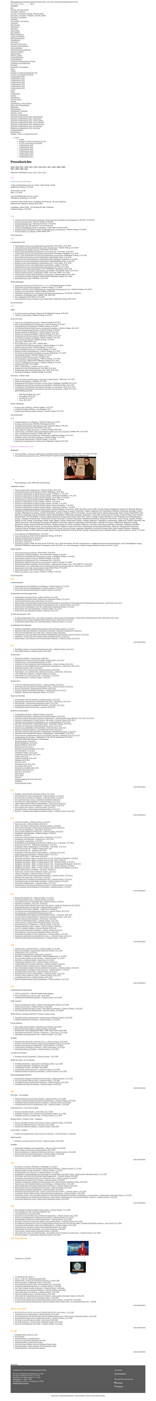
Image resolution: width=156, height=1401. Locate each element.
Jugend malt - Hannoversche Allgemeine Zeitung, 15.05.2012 (35, 871)
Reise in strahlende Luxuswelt (25, 349)
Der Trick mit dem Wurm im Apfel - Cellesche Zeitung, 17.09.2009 (37, 1080)
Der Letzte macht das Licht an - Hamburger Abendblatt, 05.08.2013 (37, 800)
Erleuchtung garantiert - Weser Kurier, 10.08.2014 (31, 658)
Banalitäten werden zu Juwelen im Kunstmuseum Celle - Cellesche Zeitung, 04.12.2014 (44, 649)
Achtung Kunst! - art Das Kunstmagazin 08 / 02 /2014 (33, 662)
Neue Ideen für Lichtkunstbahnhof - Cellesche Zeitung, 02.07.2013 (37, 801)
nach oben (14, 1364)
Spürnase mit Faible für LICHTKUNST (28, 285)
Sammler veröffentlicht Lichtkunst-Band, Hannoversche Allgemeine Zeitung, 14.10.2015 (44, 629)
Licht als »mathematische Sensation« (27, 362)
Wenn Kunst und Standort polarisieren (27, 287)
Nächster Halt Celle (21, 226)
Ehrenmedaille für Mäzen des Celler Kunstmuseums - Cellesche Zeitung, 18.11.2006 (43, 1219)
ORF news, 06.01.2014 (23, 771)
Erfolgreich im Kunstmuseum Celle (27, 560)
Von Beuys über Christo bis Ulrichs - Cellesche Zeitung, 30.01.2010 (38, 975)
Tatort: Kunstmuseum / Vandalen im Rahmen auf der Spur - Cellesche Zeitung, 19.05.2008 (45, 1152)
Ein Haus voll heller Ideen (23, 424)
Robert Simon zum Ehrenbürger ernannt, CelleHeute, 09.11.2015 (36, 610)
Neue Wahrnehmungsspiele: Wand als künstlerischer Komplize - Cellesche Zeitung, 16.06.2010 (47, 968)
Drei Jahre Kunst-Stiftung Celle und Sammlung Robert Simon (35, 1344)
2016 (26, 167)
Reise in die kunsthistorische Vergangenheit (29, 324)
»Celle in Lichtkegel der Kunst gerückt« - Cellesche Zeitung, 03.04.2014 (39, 684)
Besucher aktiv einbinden (23, 407)
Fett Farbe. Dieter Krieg (19, 44)
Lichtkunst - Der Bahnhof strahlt (26, 295)
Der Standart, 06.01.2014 (23, 766)
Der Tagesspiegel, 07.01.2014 (25, 750)
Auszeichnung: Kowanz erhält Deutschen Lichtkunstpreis (34, 274)
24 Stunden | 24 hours (18, 12)
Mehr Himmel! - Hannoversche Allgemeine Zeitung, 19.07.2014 (36, 703)
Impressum (54, 1395)
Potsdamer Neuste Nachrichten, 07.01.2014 (29, 749)
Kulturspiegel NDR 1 (22, 364)
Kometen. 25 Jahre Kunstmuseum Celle (24, 73)
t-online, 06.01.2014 (21, 756)
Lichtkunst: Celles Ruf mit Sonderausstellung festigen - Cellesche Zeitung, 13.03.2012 (44, 875)
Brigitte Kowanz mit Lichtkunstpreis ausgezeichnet (32, 261)
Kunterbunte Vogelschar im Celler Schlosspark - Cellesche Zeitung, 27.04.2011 (41, 934)
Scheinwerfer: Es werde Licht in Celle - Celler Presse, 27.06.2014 (37, 675)
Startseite (14, 134)
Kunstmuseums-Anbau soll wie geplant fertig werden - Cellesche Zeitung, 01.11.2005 (43, 1318)
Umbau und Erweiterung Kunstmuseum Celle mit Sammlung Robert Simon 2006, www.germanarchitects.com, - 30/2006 (55, 1301)
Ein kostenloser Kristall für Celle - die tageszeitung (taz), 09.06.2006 (38, 1284)
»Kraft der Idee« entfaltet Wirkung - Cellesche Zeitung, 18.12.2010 (37, 948)
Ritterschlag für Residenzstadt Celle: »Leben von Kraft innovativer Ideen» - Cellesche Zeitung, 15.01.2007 (50, 1191)
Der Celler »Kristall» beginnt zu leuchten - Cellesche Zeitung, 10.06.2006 (39, 1288)
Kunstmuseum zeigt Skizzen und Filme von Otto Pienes (33, 383)
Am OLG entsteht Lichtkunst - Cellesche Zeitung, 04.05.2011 (35, 928)
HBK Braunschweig (17, 38)
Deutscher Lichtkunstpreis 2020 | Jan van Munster (27, 122)
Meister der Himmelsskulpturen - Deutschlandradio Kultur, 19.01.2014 (38, 729)
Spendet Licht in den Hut (23, 347)
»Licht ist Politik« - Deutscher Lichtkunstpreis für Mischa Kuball (36, 454)
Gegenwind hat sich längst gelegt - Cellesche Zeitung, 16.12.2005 (37, 1314)
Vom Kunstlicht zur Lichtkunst (25, 231)
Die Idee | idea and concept (20, 10)
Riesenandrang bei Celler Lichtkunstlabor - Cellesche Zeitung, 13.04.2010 (40, 973)
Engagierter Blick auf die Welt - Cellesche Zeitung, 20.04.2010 (36, 971)
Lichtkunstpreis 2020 (18, 82)
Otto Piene (14, 29)
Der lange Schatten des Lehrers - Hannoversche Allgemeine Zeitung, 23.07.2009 (42, 1005)
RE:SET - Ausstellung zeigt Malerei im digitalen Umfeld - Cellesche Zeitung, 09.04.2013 (45, 811)
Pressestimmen (15, 132)
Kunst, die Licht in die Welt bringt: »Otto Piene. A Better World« (36, 379)
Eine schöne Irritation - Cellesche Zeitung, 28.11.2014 (33, 651)
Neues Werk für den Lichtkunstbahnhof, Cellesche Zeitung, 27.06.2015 (39, 588)
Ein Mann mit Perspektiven (24, 428)
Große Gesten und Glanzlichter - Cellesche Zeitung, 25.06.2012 (36, 854)
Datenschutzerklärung (66, 1395)
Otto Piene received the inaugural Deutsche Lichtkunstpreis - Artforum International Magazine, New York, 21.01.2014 (54, 718)
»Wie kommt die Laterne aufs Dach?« (27, 429)
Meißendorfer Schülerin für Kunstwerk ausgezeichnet (33, 562)
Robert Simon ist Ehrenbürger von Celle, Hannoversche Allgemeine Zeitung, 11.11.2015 (44, 607)
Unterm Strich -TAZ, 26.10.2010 (26, 952)
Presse (13, 69)
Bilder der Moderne (17, 34)
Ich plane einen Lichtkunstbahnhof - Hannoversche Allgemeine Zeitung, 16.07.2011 (43, 917)
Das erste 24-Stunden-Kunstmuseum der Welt (30, 1340)
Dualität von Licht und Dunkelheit (26, 334)
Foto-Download (16, 99)
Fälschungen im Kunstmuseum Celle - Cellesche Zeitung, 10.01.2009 (38, 1034)
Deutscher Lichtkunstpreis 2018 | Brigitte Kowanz (27, 124)
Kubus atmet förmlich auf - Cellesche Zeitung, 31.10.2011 (34, 898)
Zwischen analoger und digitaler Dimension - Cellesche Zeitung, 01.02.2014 (40, 690)
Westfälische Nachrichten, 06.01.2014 (27, 754)
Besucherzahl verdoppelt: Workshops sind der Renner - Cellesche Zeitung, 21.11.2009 (44, 1078)
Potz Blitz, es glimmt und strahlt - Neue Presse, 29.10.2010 (34, 960)
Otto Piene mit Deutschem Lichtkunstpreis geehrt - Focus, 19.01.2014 (38, 726)
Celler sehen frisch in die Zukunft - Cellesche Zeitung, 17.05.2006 (37, 1292)
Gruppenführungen (17, 57)
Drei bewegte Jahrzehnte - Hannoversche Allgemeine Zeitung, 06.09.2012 (40, 828)
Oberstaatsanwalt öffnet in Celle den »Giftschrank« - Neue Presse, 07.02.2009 (41, 1032)
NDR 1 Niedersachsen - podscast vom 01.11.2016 (31, 366)
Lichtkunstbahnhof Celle (23, 224)
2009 (58, 167)
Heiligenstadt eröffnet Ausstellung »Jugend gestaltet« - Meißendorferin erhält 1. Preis (43, 564)
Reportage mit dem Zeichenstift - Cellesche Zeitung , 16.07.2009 (36, 1056)
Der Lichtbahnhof (21, 297)
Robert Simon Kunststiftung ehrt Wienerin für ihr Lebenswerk (35, 251)
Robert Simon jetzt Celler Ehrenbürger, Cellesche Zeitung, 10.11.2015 (38, 609)
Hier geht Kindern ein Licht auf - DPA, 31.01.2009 (32, 995)
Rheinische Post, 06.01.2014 (24, 770)
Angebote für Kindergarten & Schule (23, 61)
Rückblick (14, 65)
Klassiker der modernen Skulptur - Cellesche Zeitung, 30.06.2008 (37, 1126)
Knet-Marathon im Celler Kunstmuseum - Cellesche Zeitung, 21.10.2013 (39, 796)
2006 (17, 169)
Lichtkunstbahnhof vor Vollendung (26, 422)
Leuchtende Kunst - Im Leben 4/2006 (27, 1214)
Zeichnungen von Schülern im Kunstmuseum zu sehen (33, 556)
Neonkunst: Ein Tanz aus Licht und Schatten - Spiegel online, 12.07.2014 (39, 660)
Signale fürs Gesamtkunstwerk (25, 441)
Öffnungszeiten (16, 109)
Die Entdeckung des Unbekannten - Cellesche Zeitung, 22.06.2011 (37, 924)
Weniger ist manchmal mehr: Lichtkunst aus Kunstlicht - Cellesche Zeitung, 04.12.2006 (44, 1217)
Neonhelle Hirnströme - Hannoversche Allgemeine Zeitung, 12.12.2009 (39, 1064)
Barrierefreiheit (80, 1395)
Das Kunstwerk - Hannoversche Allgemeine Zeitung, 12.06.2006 (37, 1298)
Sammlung (14, 19)
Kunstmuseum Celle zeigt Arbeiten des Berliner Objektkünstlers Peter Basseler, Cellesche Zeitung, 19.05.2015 (52, 634)
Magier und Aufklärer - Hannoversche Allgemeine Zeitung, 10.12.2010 (39, 950)
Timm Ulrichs (15, 31)
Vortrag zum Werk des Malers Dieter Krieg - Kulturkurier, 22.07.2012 (38, 837)
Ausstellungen (15, 40)
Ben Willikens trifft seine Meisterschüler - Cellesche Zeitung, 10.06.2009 (39, 1010)
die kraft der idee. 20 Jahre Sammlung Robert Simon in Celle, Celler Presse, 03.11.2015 (44, 620)
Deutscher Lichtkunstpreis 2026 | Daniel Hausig (27, 117)
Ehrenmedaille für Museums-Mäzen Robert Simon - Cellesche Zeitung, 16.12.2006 (43, 1210)
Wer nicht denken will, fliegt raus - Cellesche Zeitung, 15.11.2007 (37, 1172)
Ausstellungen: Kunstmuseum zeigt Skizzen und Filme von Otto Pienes (39, 387)
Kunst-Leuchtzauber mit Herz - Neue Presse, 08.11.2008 (34, 1111)
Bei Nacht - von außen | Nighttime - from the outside (28, 15)
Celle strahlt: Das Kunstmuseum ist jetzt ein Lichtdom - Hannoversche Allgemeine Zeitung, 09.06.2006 (49, 1296)
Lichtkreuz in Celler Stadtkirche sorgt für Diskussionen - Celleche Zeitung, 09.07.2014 (44, 664)
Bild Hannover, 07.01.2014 (24, 747)
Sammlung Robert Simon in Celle (26, 1335)
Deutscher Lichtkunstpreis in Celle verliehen (30, 501)
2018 (17, 167)
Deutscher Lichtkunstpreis (19, 115)
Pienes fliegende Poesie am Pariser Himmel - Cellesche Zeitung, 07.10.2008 (40, 1099)
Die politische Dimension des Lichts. (27, 456)
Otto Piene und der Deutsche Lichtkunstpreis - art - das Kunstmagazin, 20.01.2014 (42, 722)
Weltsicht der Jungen (22, 570)
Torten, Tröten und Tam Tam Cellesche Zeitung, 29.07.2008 (35, 1150)
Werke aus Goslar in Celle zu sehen (27, 572)
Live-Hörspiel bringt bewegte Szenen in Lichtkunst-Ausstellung (36, 328)
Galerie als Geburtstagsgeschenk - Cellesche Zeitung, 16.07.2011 (36, 920)
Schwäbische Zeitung (22, 543)
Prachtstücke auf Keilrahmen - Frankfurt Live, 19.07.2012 (34, 839)
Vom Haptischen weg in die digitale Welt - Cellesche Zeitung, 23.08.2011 (39, 901)
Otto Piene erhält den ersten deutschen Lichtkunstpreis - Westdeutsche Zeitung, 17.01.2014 (45, 731)
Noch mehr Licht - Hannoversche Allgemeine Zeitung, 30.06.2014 (37, 670)
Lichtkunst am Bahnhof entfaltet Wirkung (29, 411)
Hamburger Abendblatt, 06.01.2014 (27, 768)
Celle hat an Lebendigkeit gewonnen (27, 322)
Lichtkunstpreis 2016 (18, 86)
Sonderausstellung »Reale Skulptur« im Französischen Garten (35, 1346)
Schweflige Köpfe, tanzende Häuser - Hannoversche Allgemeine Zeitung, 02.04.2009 (43, 1017)
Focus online (19, 775)
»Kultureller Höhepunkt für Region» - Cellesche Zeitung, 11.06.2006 (38, 1286)
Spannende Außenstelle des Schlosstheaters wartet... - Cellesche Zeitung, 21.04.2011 (43, 936)
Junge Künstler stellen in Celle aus (26, 558)
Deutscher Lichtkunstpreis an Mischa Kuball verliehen (33, 494)
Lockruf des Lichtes (21, 409)
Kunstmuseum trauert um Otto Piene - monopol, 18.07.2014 (35, 707)
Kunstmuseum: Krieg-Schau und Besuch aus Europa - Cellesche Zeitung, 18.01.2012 (43, 885)
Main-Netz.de (19, 773)
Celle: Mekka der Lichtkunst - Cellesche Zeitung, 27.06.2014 (35, 673)
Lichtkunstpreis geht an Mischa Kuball (28, 492)
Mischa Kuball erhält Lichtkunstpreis (27, 490)
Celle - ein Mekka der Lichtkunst (26, 433)
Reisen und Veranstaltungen (20, 105)
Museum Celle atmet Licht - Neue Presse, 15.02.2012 (33, 877)
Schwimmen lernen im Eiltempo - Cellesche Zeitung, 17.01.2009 (36, 1049)
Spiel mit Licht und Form (23, 222)
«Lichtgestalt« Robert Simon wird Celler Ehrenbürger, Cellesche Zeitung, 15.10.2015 (43, 621)
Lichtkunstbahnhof (17, 130)
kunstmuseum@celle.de (21, 1383)
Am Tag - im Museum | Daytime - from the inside (27, 13)
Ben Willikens (15, 33)
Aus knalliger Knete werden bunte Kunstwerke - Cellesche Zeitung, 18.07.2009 (41, 1082)
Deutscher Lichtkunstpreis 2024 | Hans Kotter (26, 118)
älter (26, 169)
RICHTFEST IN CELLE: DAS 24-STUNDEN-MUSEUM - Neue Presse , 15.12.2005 (44, 1312)
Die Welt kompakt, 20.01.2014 (25, 741)
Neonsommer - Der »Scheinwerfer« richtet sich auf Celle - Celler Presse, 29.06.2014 (43, 672)
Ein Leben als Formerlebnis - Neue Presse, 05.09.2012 (33, 829)
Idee (12, 8)
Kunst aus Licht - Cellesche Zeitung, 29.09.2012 (31, 824)
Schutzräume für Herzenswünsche (26, 336)
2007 (12, 169)
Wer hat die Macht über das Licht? (26, 357)
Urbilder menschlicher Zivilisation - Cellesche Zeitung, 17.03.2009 (37, 1019)
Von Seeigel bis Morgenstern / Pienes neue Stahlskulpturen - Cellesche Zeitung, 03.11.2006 (45, 1225)
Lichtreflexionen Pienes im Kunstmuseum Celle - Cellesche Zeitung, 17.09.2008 (42, 1104)
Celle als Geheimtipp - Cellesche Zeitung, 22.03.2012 (33, 873)
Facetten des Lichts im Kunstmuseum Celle (29, 368)
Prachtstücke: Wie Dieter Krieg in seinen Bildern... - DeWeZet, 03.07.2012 (40, 852)
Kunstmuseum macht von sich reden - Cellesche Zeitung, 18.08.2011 (38, 907)
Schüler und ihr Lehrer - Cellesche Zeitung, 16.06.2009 (33, 1006)
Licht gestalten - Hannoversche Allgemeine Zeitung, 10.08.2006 (36, 1231)
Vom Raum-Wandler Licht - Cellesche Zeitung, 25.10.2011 (34, 899)
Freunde (13, 101)
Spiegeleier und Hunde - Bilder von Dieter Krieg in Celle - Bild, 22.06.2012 (40, 860)
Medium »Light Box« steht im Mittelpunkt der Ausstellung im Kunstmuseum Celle (42, 289)
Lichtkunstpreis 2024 (18, 78)
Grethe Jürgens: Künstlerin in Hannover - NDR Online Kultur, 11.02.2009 (40, 1047)
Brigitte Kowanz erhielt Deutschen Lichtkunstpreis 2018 (34, 259)
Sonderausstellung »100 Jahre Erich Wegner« (30, 1348)
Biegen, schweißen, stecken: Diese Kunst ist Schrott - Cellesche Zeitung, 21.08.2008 (43, 1123)
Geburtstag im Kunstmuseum (20, 63)
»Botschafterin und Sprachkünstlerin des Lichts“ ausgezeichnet (36, 248)
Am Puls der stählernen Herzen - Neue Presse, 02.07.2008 (34, 1124)
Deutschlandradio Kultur (23, 783)
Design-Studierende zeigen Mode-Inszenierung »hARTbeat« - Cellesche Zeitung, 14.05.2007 (46, 1186)
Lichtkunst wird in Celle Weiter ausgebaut (29, 437)
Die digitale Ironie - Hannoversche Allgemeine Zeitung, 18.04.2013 (37, 809)
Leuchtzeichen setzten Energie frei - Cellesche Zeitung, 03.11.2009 (37, 1069)
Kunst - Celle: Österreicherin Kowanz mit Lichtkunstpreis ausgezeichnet (39, 255)
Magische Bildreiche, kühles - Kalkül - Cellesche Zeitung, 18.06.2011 (38, 926)
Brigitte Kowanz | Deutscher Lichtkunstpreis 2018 (31, 271)
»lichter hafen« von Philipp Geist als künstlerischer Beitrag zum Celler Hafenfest (42, 431)
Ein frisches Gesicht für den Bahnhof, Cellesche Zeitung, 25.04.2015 (38, 590)
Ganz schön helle (20, 361)
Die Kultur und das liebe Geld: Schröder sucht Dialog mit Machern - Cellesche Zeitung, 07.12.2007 (48, 1168)
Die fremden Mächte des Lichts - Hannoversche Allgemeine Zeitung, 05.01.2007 (42, 1199)
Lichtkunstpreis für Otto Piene (25, 737)
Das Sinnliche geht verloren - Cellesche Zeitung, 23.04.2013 (35, 807)
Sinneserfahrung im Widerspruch (26, 326)
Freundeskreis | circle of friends (21, 103)
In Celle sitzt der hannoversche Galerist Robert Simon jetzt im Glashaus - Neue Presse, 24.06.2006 (48, 1300)
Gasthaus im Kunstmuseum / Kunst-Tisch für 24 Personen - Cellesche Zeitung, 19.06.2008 (45, 1134)
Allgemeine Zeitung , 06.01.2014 (26, 752)
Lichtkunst (14, 23)
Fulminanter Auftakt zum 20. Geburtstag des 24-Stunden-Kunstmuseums (39, 293)
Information (14, 107)
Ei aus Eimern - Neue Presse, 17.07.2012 (28, 841)
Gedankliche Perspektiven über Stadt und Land (30, 426)
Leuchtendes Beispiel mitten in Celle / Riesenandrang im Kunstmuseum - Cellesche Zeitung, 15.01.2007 (50, 1193)
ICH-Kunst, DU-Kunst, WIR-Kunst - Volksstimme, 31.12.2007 (36, 1166)
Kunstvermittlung (16, 48)
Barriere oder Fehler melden (95, 1395)
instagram (119, 1386)
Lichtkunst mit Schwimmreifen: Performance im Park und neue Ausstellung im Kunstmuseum (46, 220)
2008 (63, 167)
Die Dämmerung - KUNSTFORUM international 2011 (33, 913)
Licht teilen (18, 341)
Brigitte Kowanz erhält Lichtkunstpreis (28, 269)
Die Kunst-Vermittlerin (22, 372)
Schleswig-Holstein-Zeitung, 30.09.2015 (28, 538)
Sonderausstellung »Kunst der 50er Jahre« (29, 1342)
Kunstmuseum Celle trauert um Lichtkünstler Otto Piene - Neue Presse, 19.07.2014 (43, 701)
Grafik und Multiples (18, 36)
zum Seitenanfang (17, 235)
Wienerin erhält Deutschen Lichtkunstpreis (29, 272)
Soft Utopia (14, 42)
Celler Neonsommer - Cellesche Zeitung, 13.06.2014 (32, 677)
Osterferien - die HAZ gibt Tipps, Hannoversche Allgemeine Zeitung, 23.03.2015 (42, 636)
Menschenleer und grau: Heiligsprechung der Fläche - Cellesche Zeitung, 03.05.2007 (43, 1187)
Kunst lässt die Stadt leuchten (24, 439)
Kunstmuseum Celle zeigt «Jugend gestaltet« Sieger (32, 568)
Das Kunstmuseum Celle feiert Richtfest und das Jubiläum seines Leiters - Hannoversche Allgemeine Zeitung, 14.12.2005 (55, 1316)
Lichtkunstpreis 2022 (18, 80)
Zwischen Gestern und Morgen (25, 313)
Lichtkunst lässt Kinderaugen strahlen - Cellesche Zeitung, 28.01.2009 (38, 997)
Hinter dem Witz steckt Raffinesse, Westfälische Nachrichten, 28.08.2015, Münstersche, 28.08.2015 (48, 631)
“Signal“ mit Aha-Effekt (23, 315)
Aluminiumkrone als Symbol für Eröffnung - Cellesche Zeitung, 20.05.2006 (40, 1290)
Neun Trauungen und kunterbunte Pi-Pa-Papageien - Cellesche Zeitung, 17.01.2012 (43, 887)
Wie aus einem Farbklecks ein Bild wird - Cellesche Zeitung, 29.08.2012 (39, 831)
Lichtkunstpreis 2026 (18, 76)
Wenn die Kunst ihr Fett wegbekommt (27, 435)
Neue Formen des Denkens (24, 340)
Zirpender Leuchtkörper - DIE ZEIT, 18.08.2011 (31, 903)
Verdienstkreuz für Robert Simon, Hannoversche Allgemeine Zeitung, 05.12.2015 (42, 599)
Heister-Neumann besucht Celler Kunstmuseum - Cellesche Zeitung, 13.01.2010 (42, 979)
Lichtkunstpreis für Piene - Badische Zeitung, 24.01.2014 (34, 714)
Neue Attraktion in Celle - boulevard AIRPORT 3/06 (32, 1212)
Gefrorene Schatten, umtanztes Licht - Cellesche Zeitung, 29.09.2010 (38, 966)
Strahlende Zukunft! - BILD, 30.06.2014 (28, 668)
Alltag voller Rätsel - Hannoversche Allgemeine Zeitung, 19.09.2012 (38, 826)
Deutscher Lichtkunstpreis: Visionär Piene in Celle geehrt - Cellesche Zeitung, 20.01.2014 (45, 720)
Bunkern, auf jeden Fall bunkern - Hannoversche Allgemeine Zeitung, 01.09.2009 (42, 1043)
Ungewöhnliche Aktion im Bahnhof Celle (29, 299)
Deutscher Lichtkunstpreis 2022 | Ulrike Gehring (27, 120)
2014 (35, 167)
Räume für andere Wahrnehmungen (27, 351)
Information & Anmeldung (19, 67)
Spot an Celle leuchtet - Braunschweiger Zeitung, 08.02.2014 (35, 688)
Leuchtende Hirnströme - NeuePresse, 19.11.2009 (31, 1065)
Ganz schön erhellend (22, 536)
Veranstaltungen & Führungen (21, 50)
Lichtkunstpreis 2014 (18, 88)
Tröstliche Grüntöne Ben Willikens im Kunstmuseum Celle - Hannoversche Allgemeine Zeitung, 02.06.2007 (51, 1182)
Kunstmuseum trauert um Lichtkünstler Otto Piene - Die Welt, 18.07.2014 (39, 705)
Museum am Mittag (17, 52)
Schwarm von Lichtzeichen (24, 291)
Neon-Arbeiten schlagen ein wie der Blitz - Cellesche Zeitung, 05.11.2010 (40, 958)
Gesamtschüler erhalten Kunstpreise (27, 554)
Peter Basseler (15, 25)
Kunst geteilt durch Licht (23, 343)
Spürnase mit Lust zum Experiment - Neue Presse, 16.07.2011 (35, 919)
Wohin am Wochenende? (23, 381)
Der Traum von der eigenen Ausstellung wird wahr (32, 353)
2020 (44, 172)
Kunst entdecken (16, 59)
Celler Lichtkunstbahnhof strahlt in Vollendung (30, 227)
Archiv (13, 90)
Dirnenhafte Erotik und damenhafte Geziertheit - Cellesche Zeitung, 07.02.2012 (41, 881)
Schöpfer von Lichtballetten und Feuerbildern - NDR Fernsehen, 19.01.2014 (40, 728)
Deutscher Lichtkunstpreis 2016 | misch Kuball (26, 126)
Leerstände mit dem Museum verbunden (28, 345)
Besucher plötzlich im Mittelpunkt (26, 332)
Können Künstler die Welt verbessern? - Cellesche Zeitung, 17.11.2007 (39, 1170)
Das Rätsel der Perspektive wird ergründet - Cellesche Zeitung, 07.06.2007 (40, 1180)
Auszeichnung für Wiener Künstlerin (27, 276)
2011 (49, 167)
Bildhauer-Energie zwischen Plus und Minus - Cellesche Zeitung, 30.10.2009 (41, 1071)
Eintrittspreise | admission (19, 111)
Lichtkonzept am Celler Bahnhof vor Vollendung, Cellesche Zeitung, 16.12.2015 (42, 586)
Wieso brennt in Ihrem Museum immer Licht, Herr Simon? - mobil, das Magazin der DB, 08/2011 (47, 905)
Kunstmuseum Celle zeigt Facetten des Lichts (30, 370)
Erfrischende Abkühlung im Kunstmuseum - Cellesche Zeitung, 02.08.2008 (40, 1148)
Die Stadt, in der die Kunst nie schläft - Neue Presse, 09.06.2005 (36, 1320)
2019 (12, 167)
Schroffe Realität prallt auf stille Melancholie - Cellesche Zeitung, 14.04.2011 (41, 938)
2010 (54, 167)
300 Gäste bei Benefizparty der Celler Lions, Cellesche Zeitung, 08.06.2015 (40, 632)
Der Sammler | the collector (20, 21)
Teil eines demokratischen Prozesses (27, 330)
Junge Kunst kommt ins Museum (26, 552)
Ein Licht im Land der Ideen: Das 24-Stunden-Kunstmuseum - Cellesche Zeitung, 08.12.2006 (46, 1215)
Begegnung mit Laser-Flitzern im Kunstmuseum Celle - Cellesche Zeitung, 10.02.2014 (44, 686)
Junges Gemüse (16, 54)
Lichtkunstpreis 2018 (18, 84)
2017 (21, 167)
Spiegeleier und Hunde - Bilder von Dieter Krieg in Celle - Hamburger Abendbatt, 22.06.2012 (46, 858)
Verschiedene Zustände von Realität (27, 338)
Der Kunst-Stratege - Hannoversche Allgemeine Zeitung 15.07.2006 (38, 1235)
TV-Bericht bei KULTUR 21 (24, 1277)
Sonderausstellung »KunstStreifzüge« (27, 1338)
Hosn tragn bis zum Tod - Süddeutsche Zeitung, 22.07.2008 (35, 1156)
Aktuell (13, 71)
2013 (40, 167)
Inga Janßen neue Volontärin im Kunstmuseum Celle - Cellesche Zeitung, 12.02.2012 (43, 879)
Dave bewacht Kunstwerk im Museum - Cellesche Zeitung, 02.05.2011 (39, 930)
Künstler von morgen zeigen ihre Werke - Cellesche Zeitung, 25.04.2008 (39, 1141)
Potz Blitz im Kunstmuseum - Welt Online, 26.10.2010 (33, 954)
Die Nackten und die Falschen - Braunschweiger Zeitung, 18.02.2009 (38, 1027)
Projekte (13, 96)
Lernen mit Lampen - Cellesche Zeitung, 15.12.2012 (32, 822)
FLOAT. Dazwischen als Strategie (22, 75)
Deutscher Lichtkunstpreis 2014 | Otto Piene (25, 128)
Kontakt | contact (16, 113)
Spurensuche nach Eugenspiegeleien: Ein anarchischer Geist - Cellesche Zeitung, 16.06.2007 (46, 1178)
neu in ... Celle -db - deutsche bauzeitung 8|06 (30, 1279)
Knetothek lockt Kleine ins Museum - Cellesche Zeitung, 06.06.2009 (38, 1084)
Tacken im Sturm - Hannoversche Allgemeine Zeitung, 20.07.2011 (37, 922)
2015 (31, 167)
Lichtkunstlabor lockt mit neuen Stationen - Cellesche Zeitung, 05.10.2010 (40, 964)
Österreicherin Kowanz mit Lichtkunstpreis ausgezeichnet (34, 246)
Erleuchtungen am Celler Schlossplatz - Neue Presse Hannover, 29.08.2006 (40, 1229)
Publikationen (15, 97)
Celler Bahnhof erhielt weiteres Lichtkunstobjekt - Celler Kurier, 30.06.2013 (40, 803)
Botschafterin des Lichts (23, 278)
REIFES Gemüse (16, 55)
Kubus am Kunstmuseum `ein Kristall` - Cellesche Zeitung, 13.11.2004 (39, 1324)
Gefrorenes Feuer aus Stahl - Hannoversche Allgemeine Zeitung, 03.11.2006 (40, 1227)
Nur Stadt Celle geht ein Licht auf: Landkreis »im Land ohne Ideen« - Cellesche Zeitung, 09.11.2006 (48, 1221)
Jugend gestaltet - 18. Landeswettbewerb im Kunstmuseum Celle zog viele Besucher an (44, 566)
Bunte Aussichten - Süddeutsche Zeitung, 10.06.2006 (33, 1282)
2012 (44, 167)
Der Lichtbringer (20, 534)
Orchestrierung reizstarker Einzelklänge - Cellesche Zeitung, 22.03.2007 (39, 1189)
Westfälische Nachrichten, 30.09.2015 (27, 540)
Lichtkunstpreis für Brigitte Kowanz (27, 250)
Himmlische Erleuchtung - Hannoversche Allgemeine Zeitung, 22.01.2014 (40, 716)
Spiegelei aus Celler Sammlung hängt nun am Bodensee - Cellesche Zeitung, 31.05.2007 (44, 1184)
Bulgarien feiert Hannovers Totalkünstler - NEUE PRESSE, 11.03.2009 (39, 1045)
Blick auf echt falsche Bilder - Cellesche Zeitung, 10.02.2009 (35, 1029)
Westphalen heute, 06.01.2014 (25, 764)
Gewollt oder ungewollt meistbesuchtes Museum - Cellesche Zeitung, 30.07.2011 (42, 911)
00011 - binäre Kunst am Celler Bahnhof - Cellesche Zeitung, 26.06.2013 (39, 805)
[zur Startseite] (44, 2)
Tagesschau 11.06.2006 (23, 1258)
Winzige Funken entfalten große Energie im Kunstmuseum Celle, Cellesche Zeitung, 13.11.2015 (47, 605)
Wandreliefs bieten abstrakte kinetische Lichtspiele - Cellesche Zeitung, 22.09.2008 (42, 1102)
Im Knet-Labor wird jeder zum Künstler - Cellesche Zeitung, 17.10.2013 (39, 798)
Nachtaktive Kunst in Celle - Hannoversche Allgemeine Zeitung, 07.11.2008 (40, 1113)
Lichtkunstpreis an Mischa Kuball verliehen (29, 499)
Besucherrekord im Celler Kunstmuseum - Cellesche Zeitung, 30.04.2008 (39, 1154)
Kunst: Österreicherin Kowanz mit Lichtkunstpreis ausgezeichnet (36, 257)
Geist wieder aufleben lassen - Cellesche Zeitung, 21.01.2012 (35, 883)
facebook (119, 1383)
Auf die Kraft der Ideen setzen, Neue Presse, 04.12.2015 (34, 601)
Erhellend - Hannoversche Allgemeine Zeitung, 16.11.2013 (34, 692)
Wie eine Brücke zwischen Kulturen (27, 359)
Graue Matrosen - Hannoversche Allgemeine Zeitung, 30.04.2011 (37, 932)
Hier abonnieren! (120, 1374)
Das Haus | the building (18, 17)
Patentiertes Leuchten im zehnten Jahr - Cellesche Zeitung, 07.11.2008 (38, 1115)
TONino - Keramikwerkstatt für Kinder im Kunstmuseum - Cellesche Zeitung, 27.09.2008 (45, 1100)
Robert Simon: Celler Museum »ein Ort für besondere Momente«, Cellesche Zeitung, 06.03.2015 (47, 638)
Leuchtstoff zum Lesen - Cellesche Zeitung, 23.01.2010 (33, 977)
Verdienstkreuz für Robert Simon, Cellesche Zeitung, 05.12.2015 (36, 597)
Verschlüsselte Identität (22, 355)
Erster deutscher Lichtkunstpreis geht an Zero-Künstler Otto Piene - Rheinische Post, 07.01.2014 (47, 735)
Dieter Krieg (15, 27)
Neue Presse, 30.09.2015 (23, 541)
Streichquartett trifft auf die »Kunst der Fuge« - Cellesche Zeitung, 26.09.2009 (41, 1041)
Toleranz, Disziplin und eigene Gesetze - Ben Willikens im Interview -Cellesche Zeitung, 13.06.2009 (48, 1008)
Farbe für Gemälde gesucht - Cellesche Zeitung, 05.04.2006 (35, 1294)
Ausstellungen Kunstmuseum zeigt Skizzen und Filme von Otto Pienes (38, 389)
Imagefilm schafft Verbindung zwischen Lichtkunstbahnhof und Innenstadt (40, 229)
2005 (21, 169)
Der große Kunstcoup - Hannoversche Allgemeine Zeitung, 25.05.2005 (39, 1322)
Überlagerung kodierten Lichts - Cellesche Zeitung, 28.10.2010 (36, 962)
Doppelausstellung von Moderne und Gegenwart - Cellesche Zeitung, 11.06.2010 (42, 970)
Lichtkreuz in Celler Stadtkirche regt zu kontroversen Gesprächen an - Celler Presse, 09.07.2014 (47, 666)
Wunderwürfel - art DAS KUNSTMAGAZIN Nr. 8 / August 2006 (37, 1280)
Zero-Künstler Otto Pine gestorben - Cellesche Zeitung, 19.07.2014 (37, 699)
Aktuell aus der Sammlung (19, 46)
